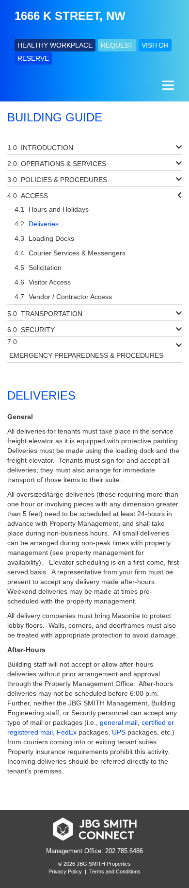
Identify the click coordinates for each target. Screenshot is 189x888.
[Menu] (166, 85)
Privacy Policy (65, 871)
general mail (119, 722)
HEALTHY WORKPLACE (55, 45)
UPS (119, 732)
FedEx (67, 732)
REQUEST (117, 45)
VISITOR (155, 45)
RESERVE (33, 58)
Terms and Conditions (115, 871)
